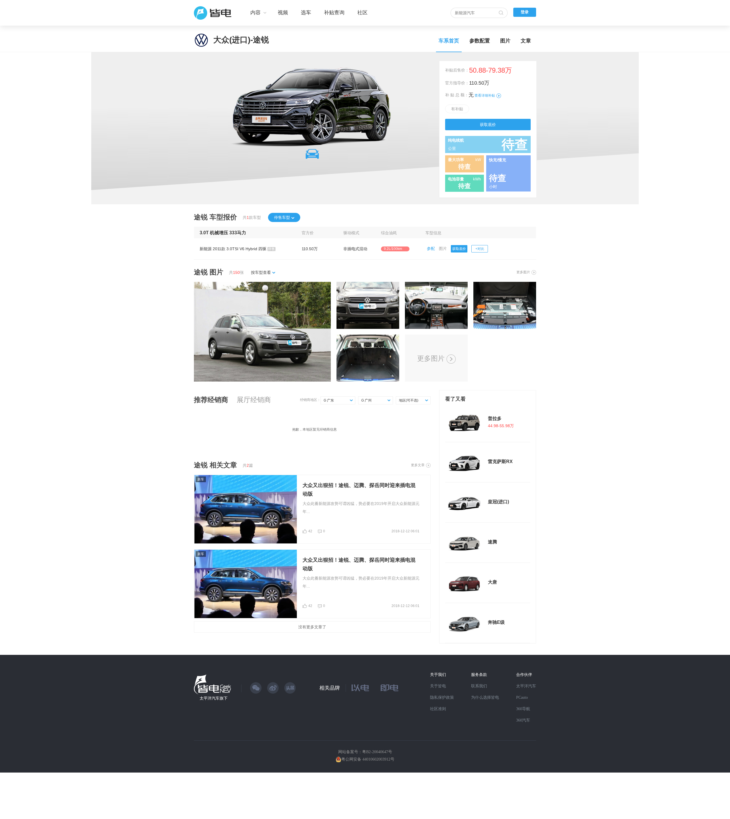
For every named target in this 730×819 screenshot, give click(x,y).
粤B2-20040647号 (377, 752)
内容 (255, 12)
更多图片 (523, 272)
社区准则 (438, 709)
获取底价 (488, 124)
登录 (525, 12)
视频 (283, 12)
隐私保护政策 (442, 697)
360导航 (523, 709)
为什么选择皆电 (485, 697)
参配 (431, 248)
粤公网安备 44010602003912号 (367, 759)
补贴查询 (334, 12)
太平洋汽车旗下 (214, 698)
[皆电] (213, 13)
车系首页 (449, 41)
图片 (505, 41)
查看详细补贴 (484, 95)
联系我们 (479, 686)
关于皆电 (438, 686)
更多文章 (418, 465)
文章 (526, 41)
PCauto (522, 697)
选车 (306, 12)
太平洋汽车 (526, 686)
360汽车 (523, 720)
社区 (362, 12)
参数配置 (479, 41)
